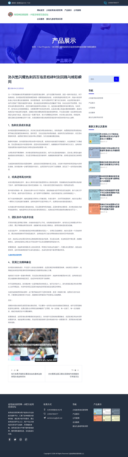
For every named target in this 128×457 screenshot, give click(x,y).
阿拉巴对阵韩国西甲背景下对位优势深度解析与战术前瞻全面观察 (109, 192)
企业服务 (40, 19)
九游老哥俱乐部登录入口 (76, 453)
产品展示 (68, 10)
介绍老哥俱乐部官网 (54, 10)
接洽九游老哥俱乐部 (54, 19)
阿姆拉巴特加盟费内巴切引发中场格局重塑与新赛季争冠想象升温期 (109, 206)
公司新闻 (77, 10)
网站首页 (40, 10)
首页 (34, 47)
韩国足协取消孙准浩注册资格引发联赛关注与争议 (109, 163)
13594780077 (113, 3)
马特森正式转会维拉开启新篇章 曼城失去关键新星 (110, 149)
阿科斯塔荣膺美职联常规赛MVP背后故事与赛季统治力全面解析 (110, 178)
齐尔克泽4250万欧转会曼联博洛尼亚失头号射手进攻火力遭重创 (109, 136)
